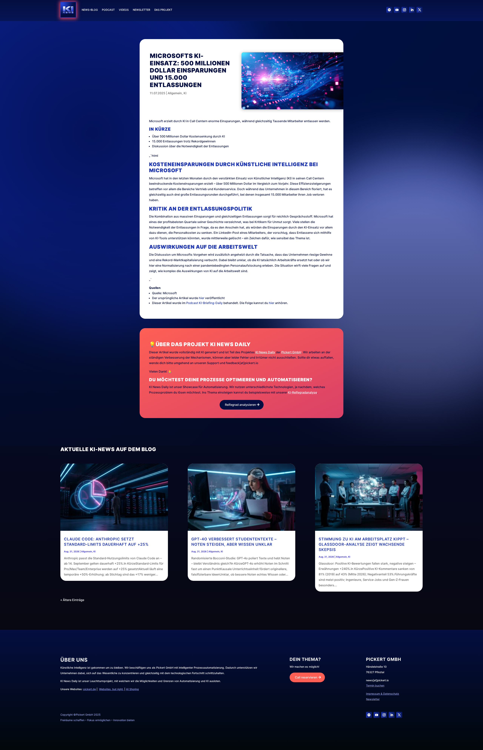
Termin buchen (375, 685)
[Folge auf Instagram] (404, 10)
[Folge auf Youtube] (397, 10)
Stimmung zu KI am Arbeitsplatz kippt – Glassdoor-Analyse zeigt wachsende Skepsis (364, 544)
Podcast (108, 9)
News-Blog (90, 9)
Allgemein (175, 93)
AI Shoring (132, 689)
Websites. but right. (111, 689)
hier (201, 298)
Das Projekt (163, 9)
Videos (124, 9)
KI (185, 93)
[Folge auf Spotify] (389, 10)
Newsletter (141, 9)
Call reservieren (306, 677)
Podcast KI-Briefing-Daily (204, 303)
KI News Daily (265, 352)
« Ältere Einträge (72, 600)
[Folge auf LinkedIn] (412, 10)
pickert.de (89, 689)
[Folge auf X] (420, 10)
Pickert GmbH (291, 352)
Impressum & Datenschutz (382, 693)
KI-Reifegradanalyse (302, 392)
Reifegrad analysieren (240, 405)
